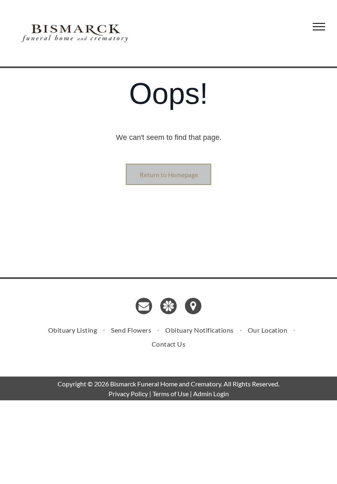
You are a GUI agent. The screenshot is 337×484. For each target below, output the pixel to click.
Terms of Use (170, 393)
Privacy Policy (128, 393)
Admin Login (211, 393)
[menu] (319, 26)
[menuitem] (73, 330)
